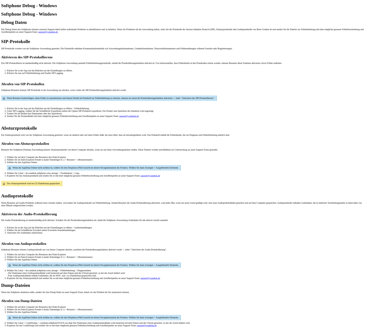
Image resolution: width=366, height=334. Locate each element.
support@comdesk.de (48, 32)
